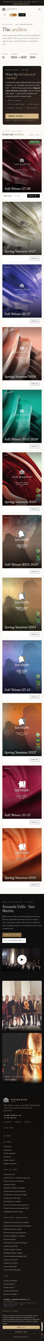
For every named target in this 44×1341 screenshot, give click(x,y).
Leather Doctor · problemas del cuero (17, 1178)
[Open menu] (39, 9)
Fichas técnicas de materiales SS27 (16, 1208)
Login (22, 14)
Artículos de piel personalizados (15, 1233)
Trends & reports (10, 1153)
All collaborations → (14, 940)
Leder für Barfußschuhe (12, 1270)
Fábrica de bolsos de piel (12, 1229)
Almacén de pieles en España (14, 1188)
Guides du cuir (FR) (10, 1263)
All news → (8, 1136)
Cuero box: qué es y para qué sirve (16, 1205)
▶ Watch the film (11, 935)
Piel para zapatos (10, 1239)
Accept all (21, 1327)
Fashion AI (7, 1157)
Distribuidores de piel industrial (14, 1191)
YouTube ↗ (28, 1122)
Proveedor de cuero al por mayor (15, 1195)
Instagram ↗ (8, 1122)
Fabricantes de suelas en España (15, 1243)
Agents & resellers (10, 1163)
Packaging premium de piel (13, 1212)
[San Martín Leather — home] (9, 9)
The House (7, 1146)
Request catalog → (17, 116)
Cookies (35, 1321)
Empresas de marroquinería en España (17, 1226)
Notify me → (33, 196)
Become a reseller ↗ (11, 1294)
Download (34, 258)
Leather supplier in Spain (12, 1249)
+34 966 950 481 (10, 1118)
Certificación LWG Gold (12, 1198)
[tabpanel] (22, 554)
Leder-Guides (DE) (10, 1266)
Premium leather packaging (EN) (15, 1256)
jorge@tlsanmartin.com (21, 3)
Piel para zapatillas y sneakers (14, 1236)
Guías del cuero (9, 1174)
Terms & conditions (10, 1281)
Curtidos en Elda (9, 1184)
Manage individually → (21, 1336)
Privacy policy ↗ (9, 1284)
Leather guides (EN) (10, 1246)
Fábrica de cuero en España (14, 1181)
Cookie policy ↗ (9, 1287)
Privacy (5, 1323)
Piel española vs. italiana (12, 1201)
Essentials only (21, 1332)
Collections (8, 1150)
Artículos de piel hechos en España (16, 1222)
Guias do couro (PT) (11, 1260)
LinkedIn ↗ (18, 1122)
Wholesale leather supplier (13, 1253)
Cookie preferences (11, 1291)
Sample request (9, 1160)
